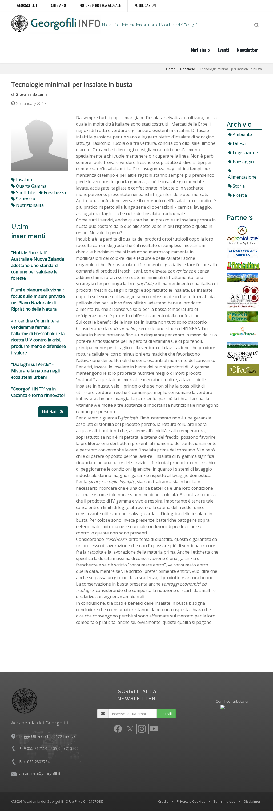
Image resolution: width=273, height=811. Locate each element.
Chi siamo (58, 5)
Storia (238, 186)
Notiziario (200, 50)
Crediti (163, 801)
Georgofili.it (27, 5)
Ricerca (239, 195)
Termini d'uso (224, 801)
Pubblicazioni (145, 5)
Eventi (223, 50)
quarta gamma (30, 186)
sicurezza (25, 199)
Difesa (239, 143)
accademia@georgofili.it (40, 773)
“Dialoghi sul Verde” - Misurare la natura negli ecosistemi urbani (35, 370)
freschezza (54, 192)
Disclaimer (252, 801)
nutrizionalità (29, 205)
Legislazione (245, 152)
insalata (23, 180)
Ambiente (242, 134)
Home (170, 69)
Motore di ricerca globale (100, 5)
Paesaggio (243, 161)
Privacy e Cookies (191, 801)
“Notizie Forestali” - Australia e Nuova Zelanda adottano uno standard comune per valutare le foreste (37, 265)
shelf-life (25, 192)
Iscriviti (166, 713)
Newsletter (247, 50)
